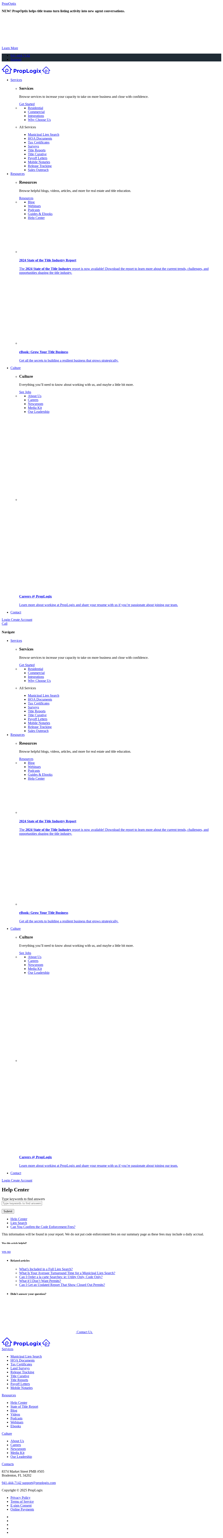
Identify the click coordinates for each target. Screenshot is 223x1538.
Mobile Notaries (39, 162)
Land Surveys (20, 1368)
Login (6, 620)
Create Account (21, 620)
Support (15, 59)
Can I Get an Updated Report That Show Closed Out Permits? (62, 1285)
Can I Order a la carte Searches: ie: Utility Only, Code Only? (61, 1277)
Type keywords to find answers (23, 1199)
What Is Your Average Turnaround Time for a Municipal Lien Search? (67, 1273)
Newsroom (35, 404)
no (9, 1251)
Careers (33, 400)
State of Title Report (24, 1406)
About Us (34, 396)
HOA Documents (40, 138)
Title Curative (37, 154)
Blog (31, 202)
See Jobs (25, 392)
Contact (15, 612)
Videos (15, 1414)
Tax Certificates (38, 142)
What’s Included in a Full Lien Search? (46, 1269)
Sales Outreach (38, 170)
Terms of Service (22, 1501)
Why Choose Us (39, 120)
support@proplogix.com (39, 1483)
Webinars (34, 206)
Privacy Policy (20, 1497)
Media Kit (35, 408)
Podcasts (34, 210)
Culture (15, 368)
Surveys (33, 146)
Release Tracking (40, 166)
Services (16, 80)
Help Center (36, 218)
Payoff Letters (37, 158)
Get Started (27, 104)
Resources (17, 174)
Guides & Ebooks (40, 214)
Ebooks (15, 1426)
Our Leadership (38, 411)
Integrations (36, 116)
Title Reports (37, 150)
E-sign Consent (21, 1505)
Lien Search (18, 1223)
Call (4, 623)
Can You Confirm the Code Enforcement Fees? (42, 1227)
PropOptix (9, 3)
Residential (35, 108)
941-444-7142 (20, 55)
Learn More (10, 48)
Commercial (36, 112)
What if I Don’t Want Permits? (40, 1281)
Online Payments (22, 1509)
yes (4, 1251)
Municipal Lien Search (43, 134)
